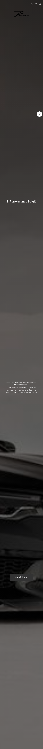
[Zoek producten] (39, 114)
